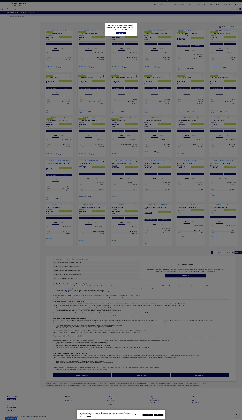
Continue (121, 33)
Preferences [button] (89, 416)
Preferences (137, 414)
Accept (158, 414)
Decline (148, 414)
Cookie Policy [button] (115, 414)
